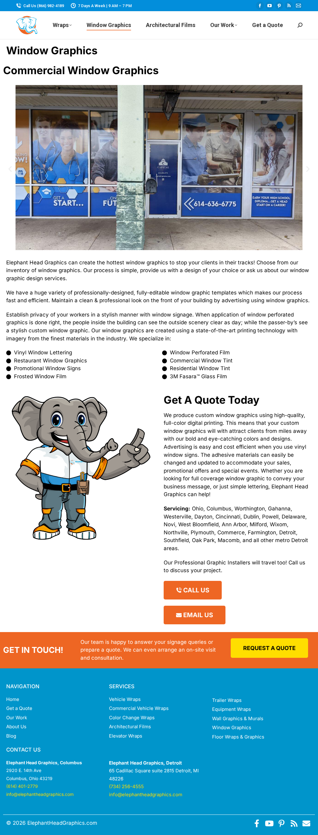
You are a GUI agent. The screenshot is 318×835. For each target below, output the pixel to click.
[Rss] (293, 823)
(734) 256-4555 (126, 786)
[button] (10, 169)
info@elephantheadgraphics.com (40, 794)
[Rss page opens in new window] (289, 6)
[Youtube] (269, 823)
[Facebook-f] (256, 823)
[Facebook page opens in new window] (260, 6)
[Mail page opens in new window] (298, 6)
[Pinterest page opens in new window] (279, 6)
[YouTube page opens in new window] (270, 6)
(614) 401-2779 (22, 786)
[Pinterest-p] (281, 823)
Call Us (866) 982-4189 (43, 5)
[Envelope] (306, 823)
